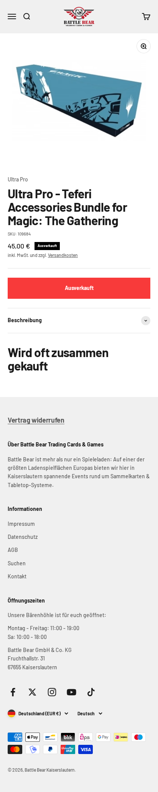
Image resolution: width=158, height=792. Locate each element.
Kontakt (17, 576)
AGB (13, 550)
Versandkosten (63, 255)
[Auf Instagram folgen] (52, 692)
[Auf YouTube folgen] (71, 692)
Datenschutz (23, 536)
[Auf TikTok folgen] (91, 692)
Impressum (21, 523)
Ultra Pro (18, 179)
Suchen (17, 563)
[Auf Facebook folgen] (13, 692)
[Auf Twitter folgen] (32, 692)
